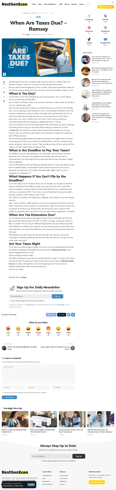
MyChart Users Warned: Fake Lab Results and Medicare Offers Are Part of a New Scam (102, 81)
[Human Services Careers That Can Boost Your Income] (72, 419)
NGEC (28, 34)
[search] (113, 2)
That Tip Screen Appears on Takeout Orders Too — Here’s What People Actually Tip (101, 58)
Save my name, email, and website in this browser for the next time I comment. (25, 393)
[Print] (4, 101)
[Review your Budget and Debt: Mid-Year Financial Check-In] (43, 419)
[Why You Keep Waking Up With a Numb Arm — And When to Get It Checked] (85, 71)
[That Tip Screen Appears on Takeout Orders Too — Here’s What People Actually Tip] (85, 59)
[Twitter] (105, 18)
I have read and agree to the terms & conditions (27, 301)
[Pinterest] (89, 30)
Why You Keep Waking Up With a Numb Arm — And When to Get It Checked (102, 70)
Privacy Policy (7, 486)
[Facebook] (89, 18)
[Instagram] (105, 30)
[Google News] (105, 42)
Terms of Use (19, 486)
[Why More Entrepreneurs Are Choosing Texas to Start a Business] (100, 419)
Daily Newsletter (95, 472)
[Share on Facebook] (4, 88)
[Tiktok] (89, 42)
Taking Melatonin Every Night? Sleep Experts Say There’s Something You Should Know (102, 105)
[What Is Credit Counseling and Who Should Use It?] (15, 419)
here (24, 277)
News (38, 17)
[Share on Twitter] (4, 92)
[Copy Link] (4, 96)
